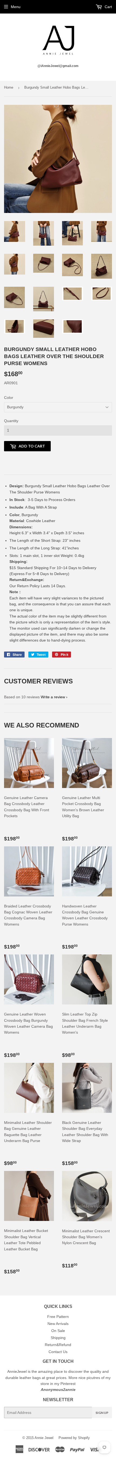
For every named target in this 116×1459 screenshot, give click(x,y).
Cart (108, 7)
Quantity (11, 421)
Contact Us (58, 1352)
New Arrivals (58, 1323)
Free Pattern (58, 1316)
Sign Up (101, 1413)
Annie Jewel (44, 1438)
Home (8, 87)
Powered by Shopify (74, 1438)
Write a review (53, 697)
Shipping (58, 1338)
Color (8, 397)
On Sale (58, 1330)
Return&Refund (58, 1345)
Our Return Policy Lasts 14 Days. (38, 586)
